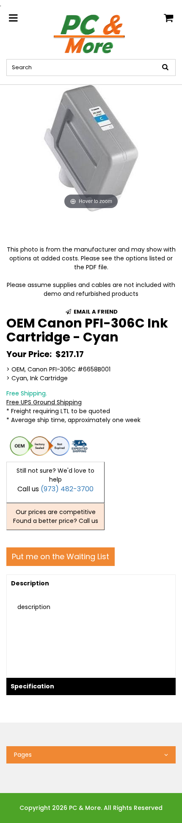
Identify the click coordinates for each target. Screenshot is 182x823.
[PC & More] (91, 33)
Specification (32, 686)
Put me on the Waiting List (60, 556)
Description (30, 583)
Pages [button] (23, 754)
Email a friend (95, 312)
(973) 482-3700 (67, 489)
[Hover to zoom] (91, 147)
